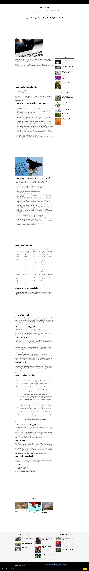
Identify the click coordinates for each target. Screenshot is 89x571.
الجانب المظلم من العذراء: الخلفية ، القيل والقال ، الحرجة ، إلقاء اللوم (67, 97)
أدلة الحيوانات (35, 10)
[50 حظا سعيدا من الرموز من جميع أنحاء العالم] (48, 506)
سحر (27, 471)
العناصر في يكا (64, 102)
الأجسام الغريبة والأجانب (48, 10)
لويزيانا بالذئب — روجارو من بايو (67, 549)
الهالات (41, 10)
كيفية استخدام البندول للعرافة (27, 543)
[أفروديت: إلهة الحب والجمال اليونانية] (21, 505)
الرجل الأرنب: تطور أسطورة (47, 554)
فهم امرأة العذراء (65, 541)
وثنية (30, 10)
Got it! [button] (85, 568)
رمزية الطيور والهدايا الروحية (67, 109)
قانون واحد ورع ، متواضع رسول (27, 538)
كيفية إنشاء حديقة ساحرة (66, 82)
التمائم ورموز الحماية (33, 512)
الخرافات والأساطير (44, 15)
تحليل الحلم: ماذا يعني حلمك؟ (27, 547)
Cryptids (57, 10)
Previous (13, 506)
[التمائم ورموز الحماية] (35, 506)
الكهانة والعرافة (22, 471)
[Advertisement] (34, 28)
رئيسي (48, 15)
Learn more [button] (39, 568)
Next (55, 506)
